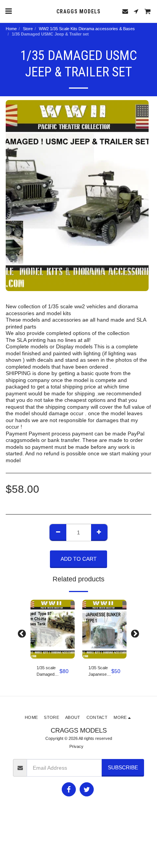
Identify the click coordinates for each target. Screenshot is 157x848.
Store (28, 28)
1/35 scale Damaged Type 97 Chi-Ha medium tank (46, 671)
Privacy (76, 746)
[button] (8, 11)
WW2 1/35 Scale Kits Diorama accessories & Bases (87, 28)
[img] (52, 629)
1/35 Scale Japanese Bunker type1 (98, 671)
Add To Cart (54, 653)
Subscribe (123, 767)
